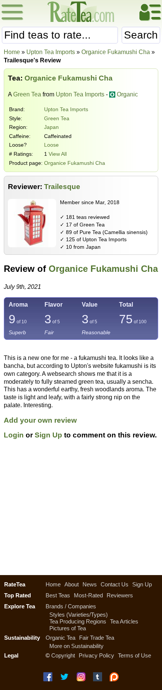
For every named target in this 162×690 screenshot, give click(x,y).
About (71, 584)
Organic (127, 94)
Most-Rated (88, 595)
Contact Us (114, 584)
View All (58, 154)
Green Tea (27, 94)
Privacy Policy (96, 655)
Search (141, 35)
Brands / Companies (71, 606)
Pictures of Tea (67, 628)
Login (14, 435)
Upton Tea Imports (66, 109)
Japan (51, 127)
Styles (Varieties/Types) (78, 614)
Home (12, 52)
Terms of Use (134, 655)
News (90, 584)
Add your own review (40, 420)
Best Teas (58, 595)
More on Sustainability (76, 646)
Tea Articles (124, 621)
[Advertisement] (81, 511)
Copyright (63, 655)
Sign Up (48, 435)
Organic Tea (60, 637)
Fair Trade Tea (96, 637)
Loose (51, 145)
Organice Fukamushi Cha (74, 163)
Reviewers (120, 595)
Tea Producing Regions (77, 621)
